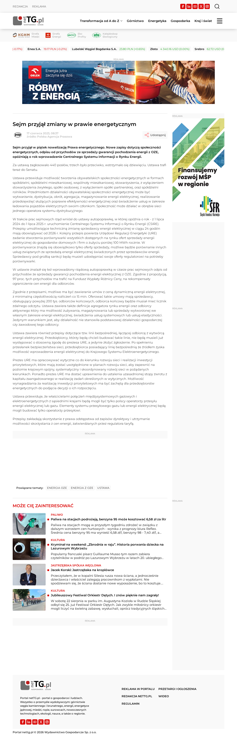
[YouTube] (195, 6)
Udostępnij (158, 135)
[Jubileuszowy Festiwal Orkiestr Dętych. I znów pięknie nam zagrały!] (29, 600)
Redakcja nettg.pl (137, 696)
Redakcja (20, 6)
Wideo (163, 696)
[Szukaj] (217, 6)
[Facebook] (182, 6)
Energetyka (157, 21)
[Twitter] (201, 6)
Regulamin (130, 703)
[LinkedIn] (189, 6)
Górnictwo (135, 21)
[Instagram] (207, 6)
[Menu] (220, 21)
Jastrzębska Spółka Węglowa (76, 565)
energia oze (57, 488)
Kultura (58, 540)
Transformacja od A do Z (99, 21)
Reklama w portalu (138, 689)
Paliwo (57, 514)
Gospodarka (180, 21)
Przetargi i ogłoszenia (177, 689)
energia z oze (82, 488)
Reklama (39, 6)
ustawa (103, 488)
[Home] (28, 20)
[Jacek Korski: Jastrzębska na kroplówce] (29, 574)
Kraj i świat (203, 21)
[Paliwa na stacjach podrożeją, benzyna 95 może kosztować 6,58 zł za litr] (29, 524)
